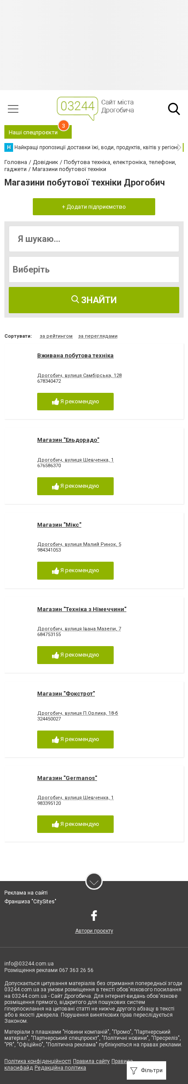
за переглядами (98, 336)
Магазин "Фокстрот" (66, 693)
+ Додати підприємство (94, 206)
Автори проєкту (94, 931)
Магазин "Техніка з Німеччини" (81, 609)
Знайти (98, 300)
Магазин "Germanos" (67, 778)
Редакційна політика (60, 1068)
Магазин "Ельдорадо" (68, 440)
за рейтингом (56, 336)
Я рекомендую (79, 401)
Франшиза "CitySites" (30, 902)
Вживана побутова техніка (75, 355)
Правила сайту (91, 1061)
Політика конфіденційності (37, 1061)
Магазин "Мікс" (59, 524)
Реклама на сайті (26, 893)
